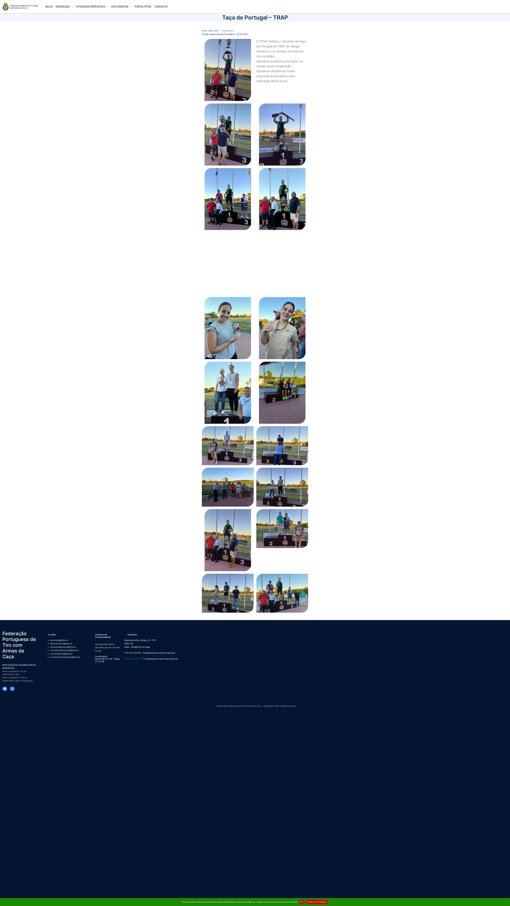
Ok (302, 902)
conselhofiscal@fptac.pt (61, 653)
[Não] (506, 902)
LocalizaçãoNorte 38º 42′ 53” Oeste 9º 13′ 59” (107, 659)
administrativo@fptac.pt (61, 643)
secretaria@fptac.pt (59, 640)
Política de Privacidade (316, 902)
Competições (227, 30)
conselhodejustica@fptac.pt (63, 647)
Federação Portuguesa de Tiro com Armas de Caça (19, 645)
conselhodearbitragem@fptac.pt (65, 657)
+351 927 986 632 (132, 659)
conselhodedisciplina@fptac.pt (64, 650)
